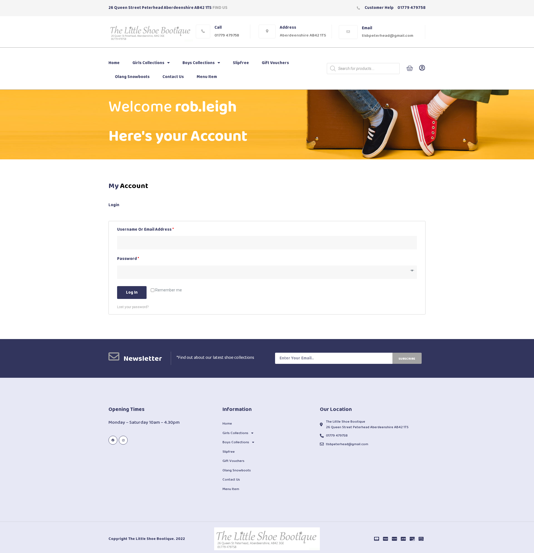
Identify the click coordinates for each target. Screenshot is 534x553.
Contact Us (173, 77)
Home (114, 63)
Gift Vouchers (275, 63)
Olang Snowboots (132, 77)
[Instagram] (123, 440)
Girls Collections (148, 63)
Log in (132, 292)
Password (128, 259)
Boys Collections (198, 63)
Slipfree (241, 63)
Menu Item (207, 77)
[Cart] (410, 68)
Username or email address (145, 229)
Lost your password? (133, 307)
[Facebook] (112, 440)
